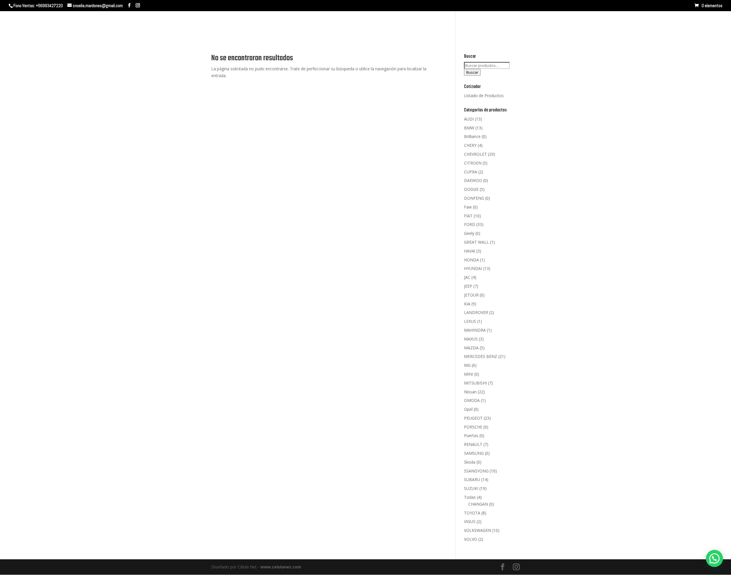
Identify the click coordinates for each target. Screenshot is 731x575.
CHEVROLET (475, 154)
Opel (468, 409)
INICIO (549, 25)
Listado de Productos (484, 95)
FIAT (468, 216)
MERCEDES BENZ (480, 356)
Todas (470, 497)
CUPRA (470, 172)
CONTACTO (638, 25)
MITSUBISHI (475, 383)
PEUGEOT (473, 418)
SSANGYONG (476, 471)
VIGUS (469, 521)
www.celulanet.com (280, 567)
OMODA (472, 400)
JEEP (468, 286)
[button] (714, 558)
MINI (468, 374)
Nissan (470, 391)
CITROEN (472, 163)
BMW (469, 128)
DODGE (471, 189)
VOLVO (470, 539)
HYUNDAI (473, 268)
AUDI (469, 119)
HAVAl (469, 251)
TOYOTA (472, 513)
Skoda (469, 462)
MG (467, 365)
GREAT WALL (476, 242)
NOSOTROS (575, 25)
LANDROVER (476, 312)
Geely (469, 233)
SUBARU (472, 479)
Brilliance (472, 136)
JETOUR (471, 295)
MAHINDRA (475, 330)
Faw (468, 207)
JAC (467, 277)
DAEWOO (473, 180)
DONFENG (474, 198)
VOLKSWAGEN (477, 530)
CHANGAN (478, 504)
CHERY (470, 145)
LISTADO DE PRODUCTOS (683, 25)
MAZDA (471, 347)
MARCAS (604, 25)
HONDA (471, 260)
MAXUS (471, 339)
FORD (469, 224)
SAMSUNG (474, 453)
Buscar (472, 72)
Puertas (471, 435)
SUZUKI (471, 488)
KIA (467, 303)
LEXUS (470, 321)
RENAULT (473, 444)
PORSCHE (473, 427)
